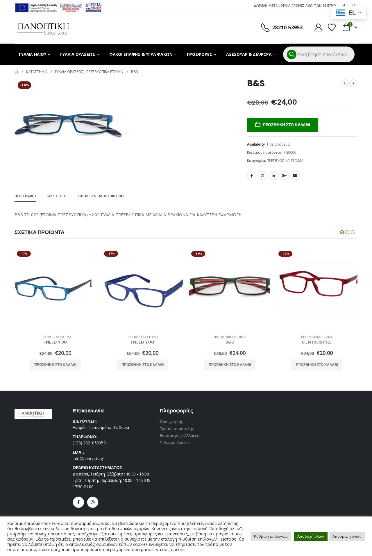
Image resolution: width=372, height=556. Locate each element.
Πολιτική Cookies (175, 442)
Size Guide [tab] (56, 196)
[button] (342, 232)
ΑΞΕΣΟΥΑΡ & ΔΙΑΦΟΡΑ (249, 54)
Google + (284, 175)
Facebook (251, 175)
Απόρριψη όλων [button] (346, 536)
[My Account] (318, 27)
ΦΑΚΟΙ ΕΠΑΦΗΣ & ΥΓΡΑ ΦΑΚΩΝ (141, 54)
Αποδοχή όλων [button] (310, 536)
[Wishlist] (332, 27)
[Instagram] (93, 502)
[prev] (345, 83)
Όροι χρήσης (171, 421)
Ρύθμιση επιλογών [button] (270, 536)
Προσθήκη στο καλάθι (286, 125)
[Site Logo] (43, 27)
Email (295, 175)
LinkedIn (273, 175)
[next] (353, 83)
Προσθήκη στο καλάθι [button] (55, 364)
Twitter (262, 175)
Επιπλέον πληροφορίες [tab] (102, 196)
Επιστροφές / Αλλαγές (179, 435)
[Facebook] (78, 502)
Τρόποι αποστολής (177, 428)
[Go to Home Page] (16, 71)
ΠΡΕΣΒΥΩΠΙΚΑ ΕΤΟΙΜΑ (285, 160)
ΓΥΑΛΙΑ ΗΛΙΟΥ (32, 54)
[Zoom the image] (58, 5)
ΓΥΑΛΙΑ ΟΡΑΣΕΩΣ (77, 54)
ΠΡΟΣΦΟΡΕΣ (199, 54)
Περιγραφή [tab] (25, 196)
